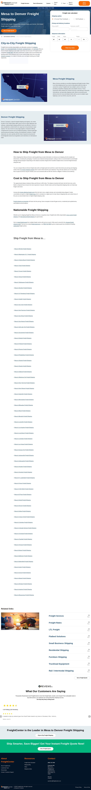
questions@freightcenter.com (54, 781)
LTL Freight (54, 630)
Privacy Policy (78, 787)
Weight (77, 36)
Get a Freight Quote (9, 30)
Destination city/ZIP (75, 26)
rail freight (35, 49)
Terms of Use (87, 787)
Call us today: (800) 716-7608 (45, 8)
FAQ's (25, 766)
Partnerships (4, 770)
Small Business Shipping (61, 643)
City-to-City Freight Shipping (45, 735)
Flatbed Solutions (57, 636)
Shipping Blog (27, 764)
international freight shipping (27, 216)
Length (53, 36)
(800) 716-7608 (51, 762)
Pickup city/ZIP (55, 26)
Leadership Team (5, 767)
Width (58, 36)
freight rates (10, 52)
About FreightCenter (5, 765)
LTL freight (19, 49)
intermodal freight (12, 49)
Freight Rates (55, 623)
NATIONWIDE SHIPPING (9, 36)
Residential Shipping (59, 650)
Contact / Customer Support (7, 772)
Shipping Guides (28, 769)
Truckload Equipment (59, 664)
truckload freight (27, 49)
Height (64, 36)
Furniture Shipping (58, 657)
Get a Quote (84, 3)
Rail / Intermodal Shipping (61, 671)
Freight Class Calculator (29, 762)
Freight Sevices (56, 616)
